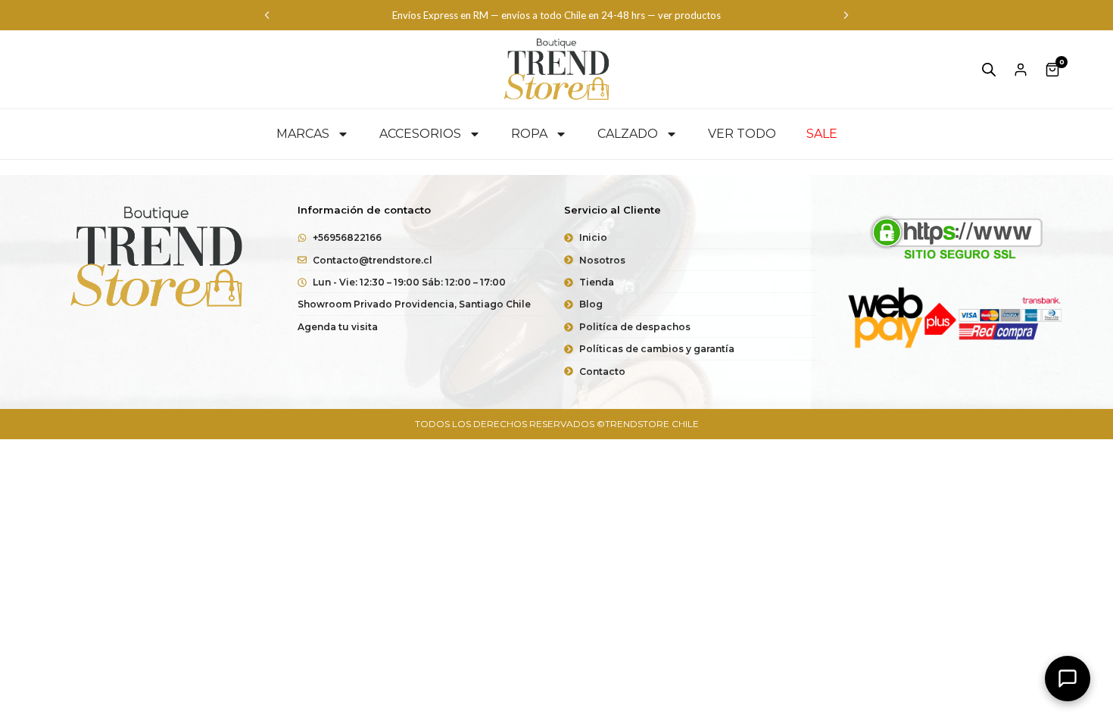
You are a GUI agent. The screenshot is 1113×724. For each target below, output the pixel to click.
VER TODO (742, 133)
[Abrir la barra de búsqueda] (988, 69)
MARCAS (302, 133)
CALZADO (627, 133)
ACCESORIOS (420, 133)
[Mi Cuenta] (1020, 69)
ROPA (529, 133)
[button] (267, 15)
